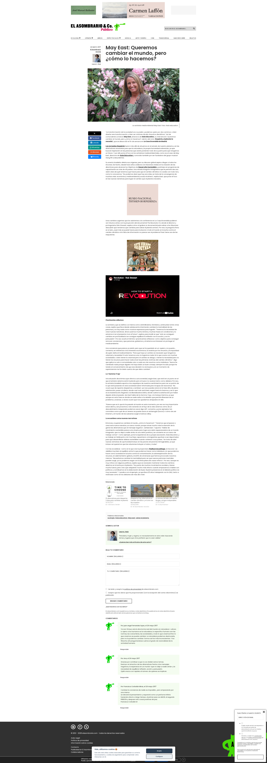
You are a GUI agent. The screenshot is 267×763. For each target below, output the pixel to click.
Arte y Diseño (140, 38)
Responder (124, 649)
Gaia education (121, 518)
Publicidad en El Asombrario (82, 749)
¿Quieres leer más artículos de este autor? (135, 542)
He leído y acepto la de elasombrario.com (133, 589)
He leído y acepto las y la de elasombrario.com (252, 737)
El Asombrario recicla (95, 51)
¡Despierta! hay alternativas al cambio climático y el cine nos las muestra (142, 500)
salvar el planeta (142, 518)
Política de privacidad (80, 740)
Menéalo (96, 152)
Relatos (193, 38)
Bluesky (96, 157)
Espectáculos (113, 38)
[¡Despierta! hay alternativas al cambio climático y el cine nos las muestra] (142, 490)
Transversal (164, 38)
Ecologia (75, 38)
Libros (99, 38)
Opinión (88, 38)
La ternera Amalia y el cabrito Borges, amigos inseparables (166, 499)
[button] (98, 27)
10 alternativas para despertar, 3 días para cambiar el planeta (117, 499)
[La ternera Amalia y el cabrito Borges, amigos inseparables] (167, 490)
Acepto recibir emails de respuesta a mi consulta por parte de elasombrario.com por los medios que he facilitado (252, 728)
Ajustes (175, 760)
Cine (152, 38)
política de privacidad (133, 589)
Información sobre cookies (82, 743)
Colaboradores (77, 752)
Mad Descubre (179, 38)
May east (131, 518)
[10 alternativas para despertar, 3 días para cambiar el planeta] (117, 490)
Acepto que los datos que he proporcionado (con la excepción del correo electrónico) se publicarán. (142, 594)
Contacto (75, 747)
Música (128, 38)
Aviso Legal (75, 738)
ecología (111, 518)
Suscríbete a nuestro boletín (249, 713)
